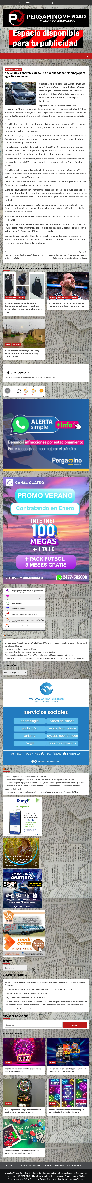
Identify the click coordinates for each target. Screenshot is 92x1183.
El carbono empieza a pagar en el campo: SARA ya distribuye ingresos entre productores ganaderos (45, 783)
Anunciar (68, 3)
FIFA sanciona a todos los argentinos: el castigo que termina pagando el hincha (66, 305)
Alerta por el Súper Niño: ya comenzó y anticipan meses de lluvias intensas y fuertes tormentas (22, 353)
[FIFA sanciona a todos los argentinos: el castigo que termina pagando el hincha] (68, 286)
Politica (8, 1063)
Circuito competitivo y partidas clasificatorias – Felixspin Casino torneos (23, 1070)
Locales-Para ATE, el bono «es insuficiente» (30, 993)
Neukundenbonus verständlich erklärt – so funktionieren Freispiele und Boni (22, 1151)
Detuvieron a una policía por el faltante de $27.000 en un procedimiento (43, 989)
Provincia (13, 1165)
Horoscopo (41, 630)
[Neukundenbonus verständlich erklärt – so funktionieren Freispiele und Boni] (24, 1133)
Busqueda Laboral (74, 1165)
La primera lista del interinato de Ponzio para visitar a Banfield (30, 652)
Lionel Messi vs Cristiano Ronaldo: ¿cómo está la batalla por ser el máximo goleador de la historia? (44, 658)
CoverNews (67, 1179)
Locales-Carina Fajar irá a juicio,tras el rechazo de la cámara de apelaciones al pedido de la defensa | (45, 1002)
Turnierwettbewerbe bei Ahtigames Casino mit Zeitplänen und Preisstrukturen (67, 1070)
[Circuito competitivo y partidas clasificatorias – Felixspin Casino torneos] (24, 1052)
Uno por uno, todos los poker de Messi (20, 649)
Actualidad (46, 1165)
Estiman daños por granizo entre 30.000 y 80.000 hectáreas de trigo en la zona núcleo (39, 779)
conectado (27, 377)
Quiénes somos (57, 3)
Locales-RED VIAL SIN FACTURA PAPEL (30, 998)
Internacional (34, 1165)
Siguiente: (68, 255)
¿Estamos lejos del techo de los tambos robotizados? (26, 776)
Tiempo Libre (59, 1165)
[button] (5, 56)
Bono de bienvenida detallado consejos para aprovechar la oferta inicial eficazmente (66, 1111)
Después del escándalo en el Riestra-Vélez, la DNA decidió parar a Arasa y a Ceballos (39, 655)
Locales (8, 344)
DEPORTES (10, 635)
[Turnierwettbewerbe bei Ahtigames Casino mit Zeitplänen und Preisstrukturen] (68, 1052)
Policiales (18, 70)
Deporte (52, 297)
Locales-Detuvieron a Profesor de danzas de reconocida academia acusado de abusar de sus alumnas (45, 1004)
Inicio (37, 3)
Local (5, 1165)
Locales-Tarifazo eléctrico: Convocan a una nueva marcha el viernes (40, 1009)
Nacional (23, 1165)
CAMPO (9, 769)
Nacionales (9, 70)
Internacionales (11, 297)
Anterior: (24, 255)
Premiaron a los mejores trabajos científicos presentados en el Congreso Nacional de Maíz (41, 792)
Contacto (45, 3)
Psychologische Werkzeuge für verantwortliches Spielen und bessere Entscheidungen (24, 1111)
